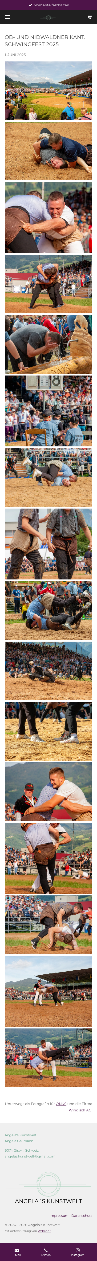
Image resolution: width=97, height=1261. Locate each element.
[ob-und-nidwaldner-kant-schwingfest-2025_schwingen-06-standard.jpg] (48, 610)
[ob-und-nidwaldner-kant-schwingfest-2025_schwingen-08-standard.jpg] (48, 731)
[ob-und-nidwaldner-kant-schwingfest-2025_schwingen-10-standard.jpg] (48, 858)
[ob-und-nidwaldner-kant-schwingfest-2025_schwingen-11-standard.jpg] (48, 924)
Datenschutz (81, 1215)
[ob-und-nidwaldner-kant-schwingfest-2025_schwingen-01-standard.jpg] (48, 151)
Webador (44, 1231)
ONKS (61, 1103)
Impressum (59, 1215)
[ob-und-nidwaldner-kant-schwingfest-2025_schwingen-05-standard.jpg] (48, 544)
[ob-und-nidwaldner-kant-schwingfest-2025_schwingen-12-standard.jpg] (48, 991)
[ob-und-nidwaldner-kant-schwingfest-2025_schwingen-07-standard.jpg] (48, 671)
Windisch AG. (80, 1110)
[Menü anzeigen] (7, 17)
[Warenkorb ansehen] (89, 17)
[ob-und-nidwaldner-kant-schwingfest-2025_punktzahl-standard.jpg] (48, 411)
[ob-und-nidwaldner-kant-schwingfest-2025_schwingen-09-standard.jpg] (48, 791)
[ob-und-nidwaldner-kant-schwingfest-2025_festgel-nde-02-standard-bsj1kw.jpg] (48, 90)
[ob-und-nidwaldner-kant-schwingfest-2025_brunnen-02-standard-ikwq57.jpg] (48, 344)
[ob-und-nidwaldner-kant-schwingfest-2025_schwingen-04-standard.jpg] (48, 477)
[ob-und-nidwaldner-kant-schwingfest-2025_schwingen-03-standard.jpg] (48, 284)
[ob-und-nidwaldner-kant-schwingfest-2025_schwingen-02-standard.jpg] (48, 217)
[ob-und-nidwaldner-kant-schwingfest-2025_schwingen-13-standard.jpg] (48, 1057)
